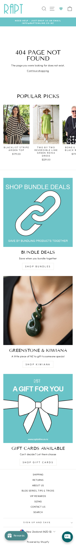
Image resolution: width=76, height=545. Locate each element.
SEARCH (38, 512)
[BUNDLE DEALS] (38, 212)
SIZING (38, 501)
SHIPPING (38, 474)
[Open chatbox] (67, 536)
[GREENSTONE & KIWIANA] (38, 310)
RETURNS (38, 479)
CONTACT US (38, 506)
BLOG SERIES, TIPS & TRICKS (38, 490)
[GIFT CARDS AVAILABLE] (38, 408)
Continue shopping (38, 70)
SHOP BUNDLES (38, 266)
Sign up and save (36, 522)
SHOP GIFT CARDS (38, 462)
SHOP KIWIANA (38, 364)
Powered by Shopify (38, 541)
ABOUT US (38, 485)
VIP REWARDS (38, 496)
